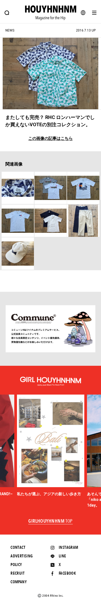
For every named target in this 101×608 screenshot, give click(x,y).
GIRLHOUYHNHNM (50, 521)
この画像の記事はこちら (50, 138)
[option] (50, 446)
